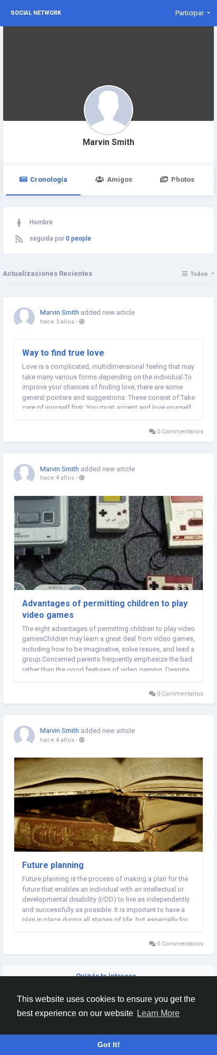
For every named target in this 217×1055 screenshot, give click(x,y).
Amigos (119, 179)
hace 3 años (57, 321)
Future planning (53, 865)
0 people (78, 238)
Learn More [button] (158, 1013)
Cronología (48, 179)
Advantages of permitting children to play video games (105, 609)
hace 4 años (57, 477)
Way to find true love (63, 353)
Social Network (36, 12)
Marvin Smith (108, 142)
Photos (182, 179)
